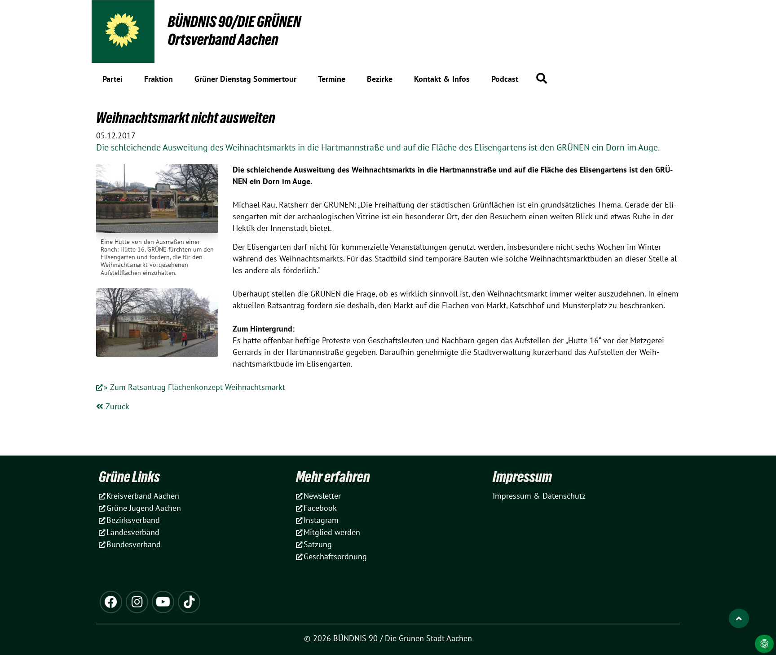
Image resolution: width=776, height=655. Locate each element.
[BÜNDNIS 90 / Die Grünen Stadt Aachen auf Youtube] (163, 602)
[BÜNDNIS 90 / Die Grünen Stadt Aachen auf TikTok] (189, 602)
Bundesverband (133, 544)
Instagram (321, 520)
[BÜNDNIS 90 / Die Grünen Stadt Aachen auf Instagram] (137, 602)
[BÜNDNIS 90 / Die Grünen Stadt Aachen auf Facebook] (111, 602)
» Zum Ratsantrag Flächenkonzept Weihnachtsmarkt (194, 387)
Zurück (116, 406)
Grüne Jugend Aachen (143, 508)
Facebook (320, 508)
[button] (541, 78)
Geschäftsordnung (335, 556)
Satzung (318, 544)
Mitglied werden (332, 532)
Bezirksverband (133, 520)
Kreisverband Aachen (142, 496)
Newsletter (322, 496)
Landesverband (132, 532)
